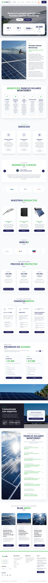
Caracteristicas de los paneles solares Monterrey (41, 561)
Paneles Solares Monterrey (10, 2)
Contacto (35, 2)
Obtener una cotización (36, 418)
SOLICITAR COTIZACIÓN (8, 289)
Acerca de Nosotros (14, 2)
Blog (32, 2)
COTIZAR (13, 377)
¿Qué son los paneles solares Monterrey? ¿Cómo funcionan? (41, 558)
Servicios (19, 2)
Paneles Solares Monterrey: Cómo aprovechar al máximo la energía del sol (8, 533)
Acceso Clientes (44, 2)
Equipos (22, 2)
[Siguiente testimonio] (43, 171)
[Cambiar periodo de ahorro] (40, 351)
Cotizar (20, 19)
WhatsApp (27, 19)
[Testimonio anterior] (4, 171)
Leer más (8, 545)
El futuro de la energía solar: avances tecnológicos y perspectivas (38, 533)
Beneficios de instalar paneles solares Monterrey (41, 569)
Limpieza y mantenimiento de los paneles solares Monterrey (41, 563)
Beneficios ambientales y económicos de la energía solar (23, 532)
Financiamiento (28, 2)
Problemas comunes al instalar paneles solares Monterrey (40, 566)
